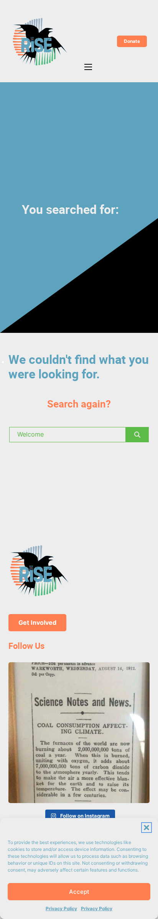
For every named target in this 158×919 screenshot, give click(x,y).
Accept (79, 891)
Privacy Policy (61, 908)
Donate (132, 41)
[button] (146, 827)
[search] (137, 434)
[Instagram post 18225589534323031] (79, 732)
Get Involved (37, 622)
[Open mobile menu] (88, 67)
